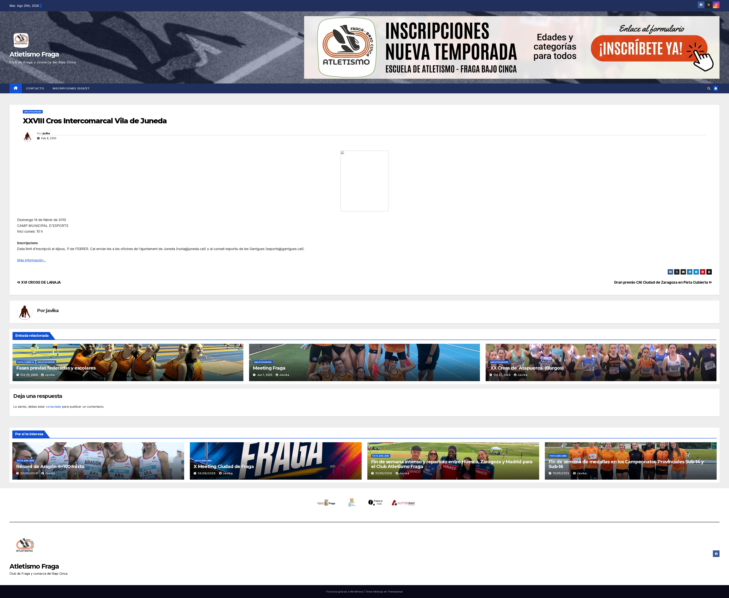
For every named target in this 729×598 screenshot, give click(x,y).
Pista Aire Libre (25, 461)
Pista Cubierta (25, 362)
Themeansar (395, 591)
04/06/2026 (207, 473)
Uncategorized (33, 112)
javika (46, 133)
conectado (53, 406)
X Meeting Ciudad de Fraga (224, 466)
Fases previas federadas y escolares (55, 368)
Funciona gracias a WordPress (345, 591)
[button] (708, 88)
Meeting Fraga (269, 368)
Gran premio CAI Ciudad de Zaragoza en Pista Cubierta (661, 282)
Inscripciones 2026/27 (71, 88)
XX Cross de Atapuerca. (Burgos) (526, 368)
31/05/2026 (384, 473)
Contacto (35, 88)
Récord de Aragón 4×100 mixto (50, 466)
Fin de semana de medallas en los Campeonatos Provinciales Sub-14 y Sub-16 (626, 464)
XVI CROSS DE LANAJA (40, 282)
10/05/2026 (561, 473)
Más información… (31, 260)
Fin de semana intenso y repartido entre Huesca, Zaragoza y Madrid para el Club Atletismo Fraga (451, 464)
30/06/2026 (29, 473)
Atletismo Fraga (34, 54)
